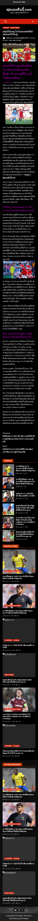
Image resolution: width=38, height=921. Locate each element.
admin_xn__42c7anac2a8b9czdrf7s (17, 38)
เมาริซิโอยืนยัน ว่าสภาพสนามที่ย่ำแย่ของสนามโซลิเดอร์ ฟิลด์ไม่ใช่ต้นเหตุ (8, 483)
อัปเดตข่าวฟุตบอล (15, 27)
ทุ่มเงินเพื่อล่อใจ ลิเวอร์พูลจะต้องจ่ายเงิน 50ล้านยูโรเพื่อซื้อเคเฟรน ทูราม (8, 509)
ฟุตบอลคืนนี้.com (19, 10)
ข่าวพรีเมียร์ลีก (8, 640)
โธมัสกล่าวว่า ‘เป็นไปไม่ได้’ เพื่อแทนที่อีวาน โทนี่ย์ (8, 496)
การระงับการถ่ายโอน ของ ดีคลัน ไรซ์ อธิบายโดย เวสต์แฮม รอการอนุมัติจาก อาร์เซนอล (8, 522)
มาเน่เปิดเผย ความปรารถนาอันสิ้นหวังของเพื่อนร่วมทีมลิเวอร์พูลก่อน (8, 470)
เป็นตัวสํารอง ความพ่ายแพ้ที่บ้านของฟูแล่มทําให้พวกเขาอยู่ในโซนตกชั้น (18, 449)
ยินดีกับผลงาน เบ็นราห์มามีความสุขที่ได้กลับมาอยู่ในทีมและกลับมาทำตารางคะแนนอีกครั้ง (19, 437)
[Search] (32, 21)
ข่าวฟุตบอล (6, 27)
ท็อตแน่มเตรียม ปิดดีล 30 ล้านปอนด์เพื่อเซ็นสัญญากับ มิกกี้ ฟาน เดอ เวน (8, 535)
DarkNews (13, 918)
